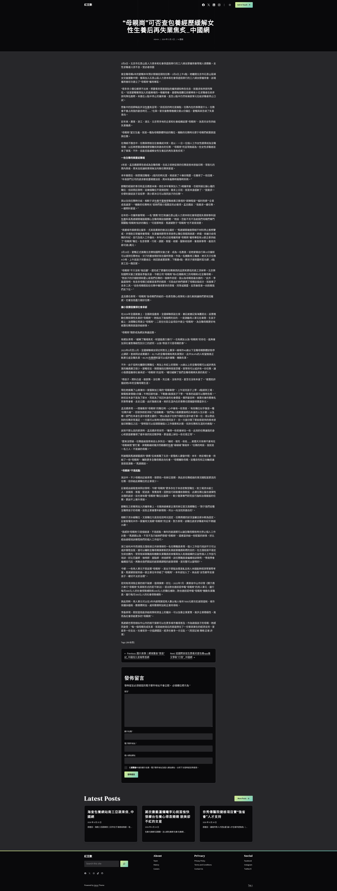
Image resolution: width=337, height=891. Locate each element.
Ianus (96, 885)
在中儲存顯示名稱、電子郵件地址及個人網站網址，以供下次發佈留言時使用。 (164, 767)
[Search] (124, 864)
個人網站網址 (129, 755)
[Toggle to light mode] (230, 5)
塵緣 (181, 39)
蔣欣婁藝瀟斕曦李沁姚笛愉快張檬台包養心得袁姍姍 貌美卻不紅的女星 (167, 817)
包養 (147, 107)
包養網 (152, 358)
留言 (126, 691)
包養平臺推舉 (161, 201)
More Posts (242, 798)
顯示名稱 (128, 731)
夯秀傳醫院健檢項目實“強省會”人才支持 (224, 814)
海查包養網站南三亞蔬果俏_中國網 (111, 814)
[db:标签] (130, 642)
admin (156, 39)
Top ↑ (250, 885)
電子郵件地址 (130, 743)
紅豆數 (88, 5)
